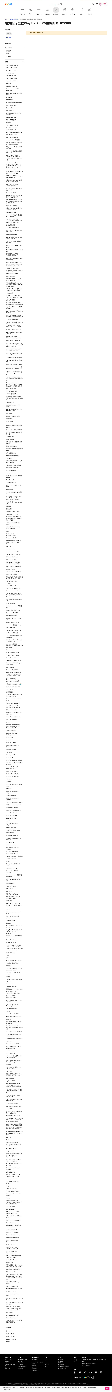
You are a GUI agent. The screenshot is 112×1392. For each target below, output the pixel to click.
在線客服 (34, 1370)
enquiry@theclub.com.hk (88, 1363)
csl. (46, 1360)
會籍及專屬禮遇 (22, 1360)
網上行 (47, 1364)
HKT (46, 1366)
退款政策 (34, 1366)
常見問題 (34, 1368)
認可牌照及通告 (62, 1369)
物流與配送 (35, 1360)
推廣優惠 (16, 19)
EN (74, 1361)
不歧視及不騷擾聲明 (63, 1366)
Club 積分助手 (22, 1366)
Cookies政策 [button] (6, 1390)
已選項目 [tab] (7, 30)
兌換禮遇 (20, 1364)
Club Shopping (9, 19)
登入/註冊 (103, 4)
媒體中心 (7, 1368)
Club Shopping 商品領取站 (37, 1362)
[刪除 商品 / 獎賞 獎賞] (10, 33)
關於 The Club (9, 1360)
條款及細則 (61, 1364)
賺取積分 (20, 1362)
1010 (46, 1362)
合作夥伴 (59, 4)
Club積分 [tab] (8, 1328)
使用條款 (60, 1362)
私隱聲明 (60, 1360)
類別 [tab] (6, 62)
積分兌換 (20, 1369)
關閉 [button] (107, 1389)
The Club (53, 4)
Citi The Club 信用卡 (10, 1365)
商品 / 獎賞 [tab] (8, 48)
